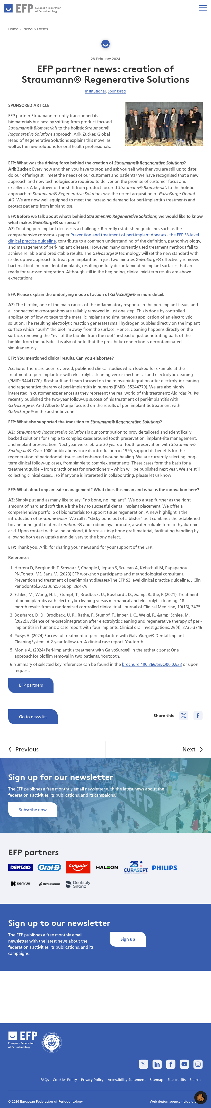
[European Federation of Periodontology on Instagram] (198, 1064)
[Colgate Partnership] (78, 867)
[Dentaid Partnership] (20, 867)
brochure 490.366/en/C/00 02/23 (152, 664)
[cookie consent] (201, 1098)
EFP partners (31, 685)
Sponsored (117, 91)
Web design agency (165, 1101)
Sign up (127, 939)
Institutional (95, 91)
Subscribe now (33, 809)
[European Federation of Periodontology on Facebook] (170, 1064)
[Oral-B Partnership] (49, 867)
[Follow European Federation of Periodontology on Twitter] (143, 1064)
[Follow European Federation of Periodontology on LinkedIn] (157, 1064)
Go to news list (33, 716)
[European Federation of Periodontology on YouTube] (184, 1064)
